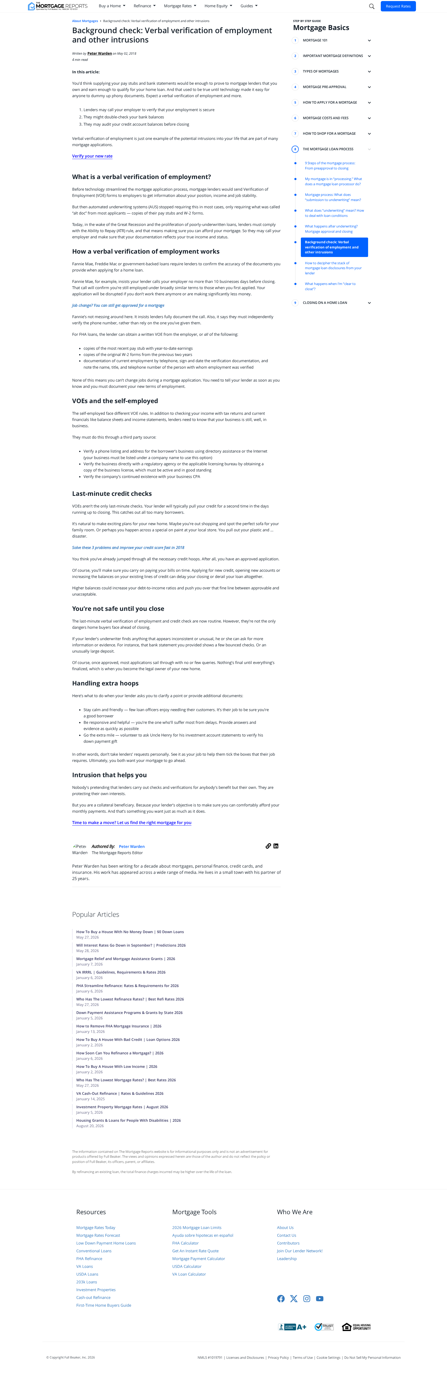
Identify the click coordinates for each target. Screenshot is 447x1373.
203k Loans (86, 1281)
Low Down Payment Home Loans (106, 1243)
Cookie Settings (328, 1357)
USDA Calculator (187, 1266)
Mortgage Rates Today (95, 1227)
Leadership (287, 1258)
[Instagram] (307, 1299)
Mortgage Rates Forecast (98, 1235)
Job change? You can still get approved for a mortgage (118, 305)
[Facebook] (281, 1299)
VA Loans (84, 1266)
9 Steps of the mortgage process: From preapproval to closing (330, 165)
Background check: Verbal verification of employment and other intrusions (332, 247)
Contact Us (286, 1235)
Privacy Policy (278, 1357)
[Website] (268, 851)
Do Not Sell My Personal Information (372, 1357)
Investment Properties (96, 1289)
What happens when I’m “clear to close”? (330, 286)
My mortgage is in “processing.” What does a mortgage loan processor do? (333, 181)
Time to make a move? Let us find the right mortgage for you (131, 822)
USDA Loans (87, 1274)
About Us (285, 1227)
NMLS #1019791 (210, 1357)
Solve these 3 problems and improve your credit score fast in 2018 (128, 547)
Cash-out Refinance (93, 1297)
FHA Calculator (185, 1243)
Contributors (288, 1243)
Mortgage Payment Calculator (198, 1258)
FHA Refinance (89, 1258)
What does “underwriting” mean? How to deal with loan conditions (334, 213)
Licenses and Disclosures (245, 1357)
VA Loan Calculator (189, 1274)
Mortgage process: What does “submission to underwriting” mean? (333, 197)
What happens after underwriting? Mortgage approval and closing (331, 229)
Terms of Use (303, 1357)
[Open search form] (371, 6)
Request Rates (398, 6)
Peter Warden (132, 846)
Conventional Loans (93, 1250)
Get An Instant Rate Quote (195, 1250)
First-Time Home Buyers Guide (103, 1305)
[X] (294, 1299)
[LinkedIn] (276, 851)
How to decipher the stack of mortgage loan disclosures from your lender (333, 268)
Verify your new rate (92, 156)
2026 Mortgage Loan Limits (196, 1227)
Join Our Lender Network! (300, 1250)
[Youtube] (320, 1299)
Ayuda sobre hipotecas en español (202, 1235)
